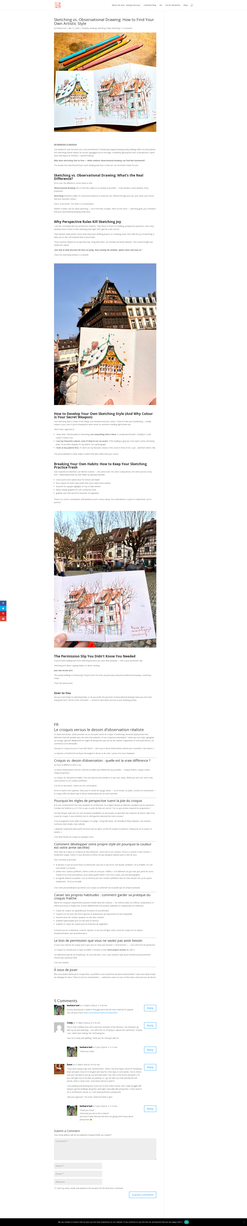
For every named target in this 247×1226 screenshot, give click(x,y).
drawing (93, 28)
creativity (85, 28)
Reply (150, 1008)
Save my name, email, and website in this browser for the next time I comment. (90, 1188)
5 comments (127, 28)
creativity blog (150, 5)
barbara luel (61, 28)
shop (185, 5)
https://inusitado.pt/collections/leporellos (101, 1012)
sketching (101, 28)
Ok (186, 1222)
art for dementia (173, 5)
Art (161, 5)
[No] (243, 1222)
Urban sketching (113, 28)
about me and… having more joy (126, 5)
